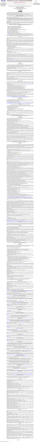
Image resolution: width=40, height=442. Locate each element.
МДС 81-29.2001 (24, 374)
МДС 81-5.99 (29, 370)
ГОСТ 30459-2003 (8, 302)
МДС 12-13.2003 (25, 364)
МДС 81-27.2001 (27, 374)
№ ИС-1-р (18, 379)
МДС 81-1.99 (17, 374)
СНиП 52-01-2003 (9, 327)
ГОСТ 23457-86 (25, 84)
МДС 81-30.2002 (31, 374)
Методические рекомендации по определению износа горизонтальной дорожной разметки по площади (17, 96)
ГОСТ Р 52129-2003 (9, 315)
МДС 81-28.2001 (20, 374)
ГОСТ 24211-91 (16, 295)
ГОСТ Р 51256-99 (30, 84)
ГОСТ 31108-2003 (9, 306)
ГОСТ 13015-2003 (8, 290)
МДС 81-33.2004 (27, 367)
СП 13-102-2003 (9, 330)
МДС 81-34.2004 (17, 370)
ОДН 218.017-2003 (9, 33)
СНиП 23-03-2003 (32, 335)
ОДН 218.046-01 (16, 174)
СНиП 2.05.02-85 (18, 159)
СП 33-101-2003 (8, 337)
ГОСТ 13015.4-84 (17, 291)
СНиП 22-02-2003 (9, 320)
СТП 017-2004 (28, 350)
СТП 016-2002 (8, 343)
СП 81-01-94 (14, 374)
